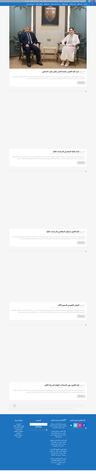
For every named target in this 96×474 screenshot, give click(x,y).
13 (59, 405)
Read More (81, 82)
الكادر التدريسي (18, 427)
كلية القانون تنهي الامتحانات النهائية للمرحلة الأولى (61, 385)
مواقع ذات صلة (43, 1)
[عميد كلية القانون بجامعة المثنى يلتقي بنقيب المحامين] (48, 34)
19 (81, 405)
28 (40, 408)
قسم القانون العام (18, 426)
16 (70, 405)
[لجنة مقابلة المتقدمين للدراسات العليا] (48, 120)
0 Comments (68, 73)
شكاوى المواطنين (34, 1)
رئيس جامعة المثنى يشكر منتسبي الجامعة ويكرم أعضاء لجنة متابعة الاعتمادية (58, 425)
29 (44, 408)
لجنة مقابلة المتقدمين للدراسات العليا (66, 151)
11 (51, 405)
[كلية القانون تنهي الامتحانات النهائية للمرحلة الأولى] (48, 353)
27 (37, 408)
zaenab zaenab (59, 73)
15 (66, 405)
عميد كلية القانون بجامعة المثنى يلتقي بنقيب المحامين (60, 71)
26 (33, 408)
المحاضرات (18, 429)
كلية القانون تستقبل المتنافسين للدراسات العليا (63, 232)
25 (29, 408)
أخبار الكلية (73, 73)
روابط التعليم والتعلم (53, 1)
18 (78, 405)
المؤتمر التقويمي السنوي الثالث (68, 305)
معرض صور (76, 1)
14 (63, 405)
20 (11, 408)
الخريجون (83, 1)
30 (48, 408)
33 (59, 408)
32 (55, 408)
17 (74, 405)
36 (70, 408)
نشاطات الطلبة (18, 431)
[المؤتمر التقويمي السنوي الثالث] (48, 276)
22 (18, 408)
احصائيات (61, 1)
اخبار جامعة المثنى (56, 420)
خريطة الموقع (67, 1)
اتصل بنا (27, 1)
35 (66, 408)
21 (14, 408)
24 (25, 408)
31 (51, 408)
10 (48, 405)
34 (63, 408)
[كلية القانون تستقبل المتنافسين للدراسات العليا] (48, 200)
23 (22, 408)
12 (55, 405)
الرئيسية (18, 424)
